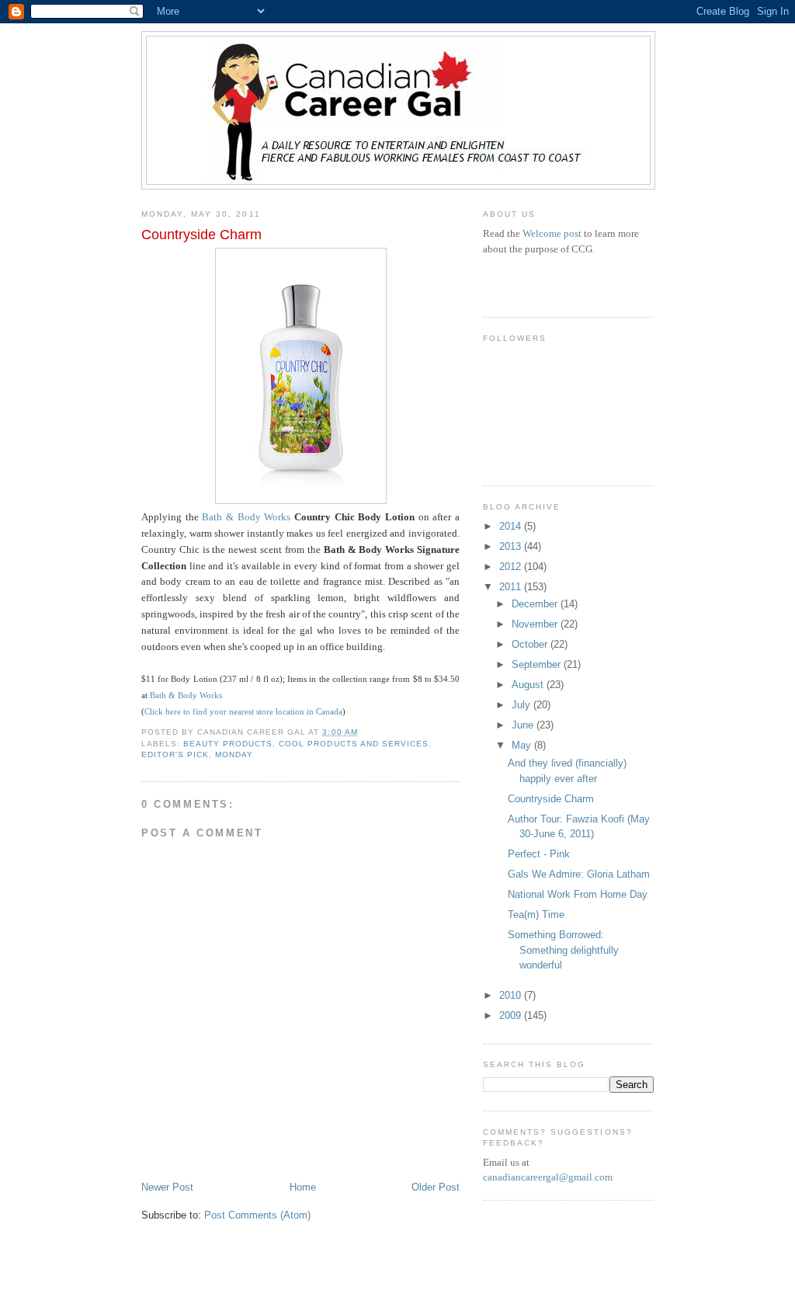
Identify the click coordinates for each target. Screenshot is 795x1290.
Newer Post (167, 1187)
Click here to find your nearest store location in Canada (243, 711)
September (538, 664)
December (536, 604)
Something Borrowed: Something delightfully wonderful (563, 950)
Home (303, 1187)
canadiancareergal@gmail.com (548, 1177)
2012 (511, 566)
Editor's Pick (175, 754)
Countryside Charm (551, 799)
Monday (234, 754)
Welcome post (551, 233)
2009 (511, 1015)
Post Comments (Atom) (257, 1215)
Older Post (435, 1187)
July (522, 705)
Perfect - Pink (539, 854)
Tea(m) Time (536, 914)
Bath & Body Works (246, 517)
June (524, 725)
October (531, 644)
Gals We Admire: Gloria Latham (579, 874)
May (523, 745)
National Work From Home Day (577, 894)
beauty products (228, 743)
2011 (511, 587)
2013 (511, 546)
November (536, 624)
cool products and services (353, 743)
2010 (511, 995)
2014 (511, 526)
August (529, 684)
